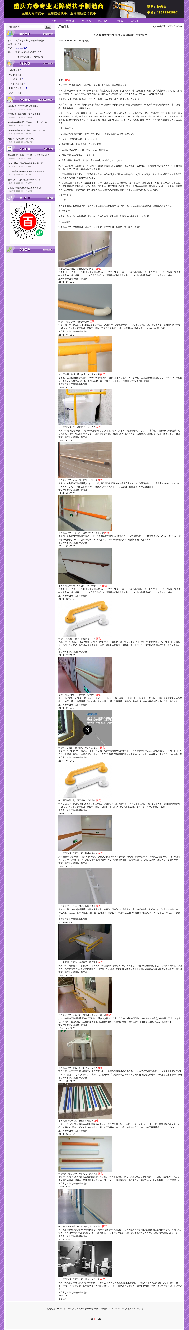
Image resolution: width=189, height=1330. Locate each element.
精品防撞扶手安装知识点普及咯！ (23, 106)
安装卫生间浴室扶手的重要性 (21, 138)
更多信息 (62, 1299)
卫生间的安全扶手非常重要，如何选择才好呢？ (29, 155)
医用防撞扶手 (15, 74)
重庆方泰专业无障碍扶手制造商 (72, 278)
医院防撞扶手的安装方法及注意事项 (24, 114)
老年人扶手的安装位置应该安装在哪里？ (26, 179)
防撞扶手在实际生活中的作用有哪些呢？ (26, 163)
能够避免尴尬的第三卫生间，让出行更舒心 (27, 122)
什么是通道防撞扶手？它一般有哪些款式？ (27, 171)
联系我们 (135, 20)
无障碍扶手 (14, 70)
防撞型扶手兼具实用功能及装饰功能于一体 (27, 130)
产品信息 (70, 20)
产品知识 (102, 20)
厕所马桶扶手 (15, 92)
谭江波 (140, 1308)
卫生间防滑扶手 (16, 83)
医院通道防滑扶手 (17, 88)
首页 (54, 20)
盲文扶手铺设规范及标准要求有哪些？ (25, 187)
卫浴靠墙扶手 (15, 79)
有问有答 (118, 20)
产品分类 (86, 20)
